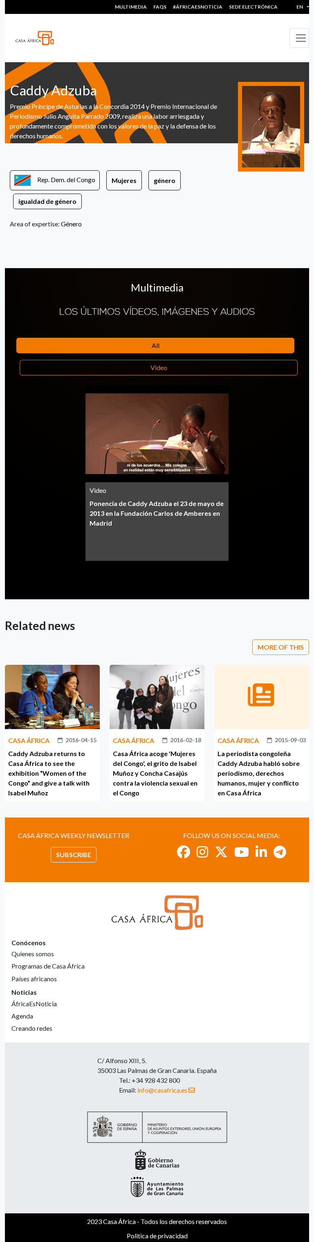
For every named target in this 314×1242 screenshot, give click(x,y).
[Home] (38, 38)
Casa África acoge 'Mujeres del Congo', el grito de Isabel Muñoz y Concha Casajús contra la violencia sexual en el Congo (155, 773)
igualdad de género (47, 201)
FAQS (159, 7)
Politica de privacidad (157, 1236)
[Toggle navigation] (299, 38)
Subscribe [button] (73, 854)
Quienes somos (32, 953)
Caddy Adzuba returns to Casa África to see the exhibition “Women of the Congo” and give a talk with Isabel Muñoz (49, 773)
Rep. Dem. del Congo (66, 179)
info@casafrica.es (162, 1090)
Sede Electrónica (253, 7)
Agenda (22, 1016)
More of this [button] (281, 647)
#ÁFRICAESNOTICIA (197, 7)
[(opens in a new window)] (183, 852)
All (155, 345)
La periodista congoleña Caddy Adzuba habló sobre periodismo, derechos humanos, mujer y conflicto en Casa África (259, 773)
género (164, 180)
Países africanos (34, 978)
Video (158, 367)
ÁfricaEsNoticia (34, 1003)
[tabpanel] (157, 473)
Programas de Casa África (48, 966)
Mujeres (124, 180)
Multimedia (131, 7)
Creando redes (31, 1028)
